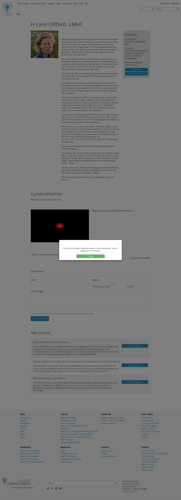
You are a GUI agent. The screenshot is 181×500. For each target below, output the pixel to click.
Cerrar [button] (90, 256)
